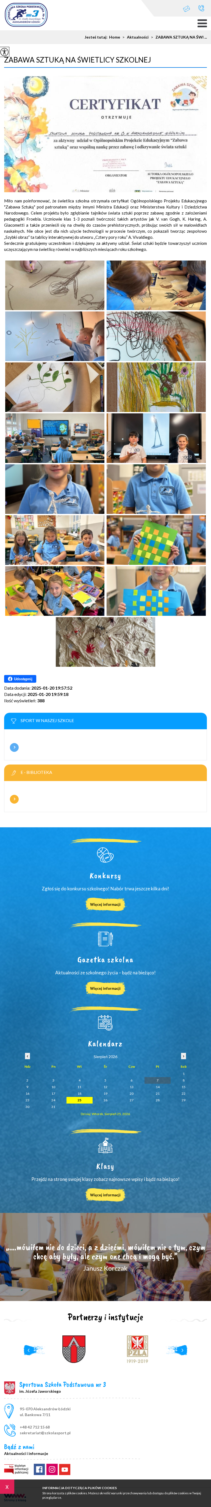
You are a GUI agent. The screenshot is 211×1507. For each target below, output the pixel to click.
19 (105, 1093)
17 (53, 1093)
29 (183, 1100)
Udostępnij (23, 679)
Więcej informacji (14, 747)
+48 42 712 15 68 (201, 8)
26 (105, 1100)
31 (53, 1107)
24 (53, 1100)
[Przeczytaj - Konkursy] (105, 855)
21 (158, 1093)
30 (27, 1107)
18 (79, 1093)
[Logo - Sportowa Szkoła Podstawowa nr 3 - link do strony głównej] (26, 15)
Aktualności (135, 37)
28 (158, 1100)
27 (132, 1100)
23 (27, 1100)
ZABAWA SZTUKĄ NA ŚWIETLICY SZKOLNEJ (77, 59)
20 (132, 1093)
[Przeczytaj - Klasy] (105, 1145)
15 (183, 1087)
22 (183, 1093)
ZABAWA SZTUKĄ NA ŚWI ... (179, 37)
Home (114, 37)
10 (53, 1087)
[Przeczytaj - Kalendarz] (105, 1023)
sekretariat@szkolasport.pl (189, 8)
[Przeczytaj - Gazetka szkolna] (105, 939)
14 (158, 1087)
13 (132, 1087)
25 (79, 1100)
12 (105, 1087)
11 (79, 1087)
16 (27, 1093)
